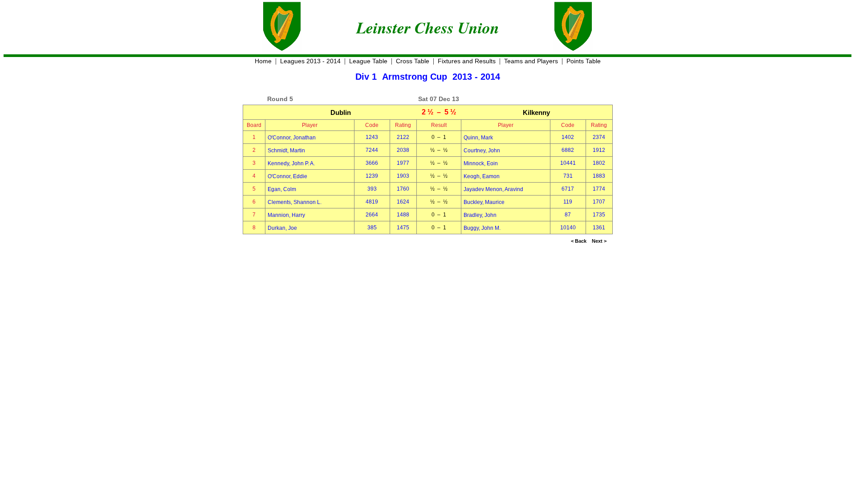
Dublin (340, 112)
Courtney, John (482, 150)
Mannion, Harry (286, 215)
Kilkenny (536, 112)
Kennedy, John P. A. (291, 163)
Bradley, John (480, 215)
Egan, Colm (282, 189)
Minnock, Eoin (481, 163)
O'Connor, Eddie (287, 176)
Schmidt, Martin (286, 150)
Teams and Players (531, 61)
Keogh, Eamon (482, 176)
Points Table (583, 61)
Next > (599, 241)
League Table (368, 61)
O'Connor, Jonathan (292, 138)
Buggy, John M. (482, 228)
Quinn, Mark (478, 138)
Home (263, 61)
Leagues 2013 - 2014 (310, 61)
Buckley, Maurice (484, 202)
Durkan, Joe (282, 228)
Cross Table (412, 61)
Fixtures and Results (467, 61)
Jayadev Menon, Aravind (493, 189)
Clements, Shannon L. (295, 202)
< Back (578, 241)
